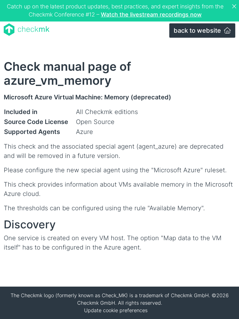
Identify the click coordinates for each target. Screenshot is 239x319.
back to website (198, 30)
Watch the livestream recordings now (151, 14)
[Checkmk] (26, 29)
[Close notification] (235, 6)
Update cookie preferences (116, 310)
